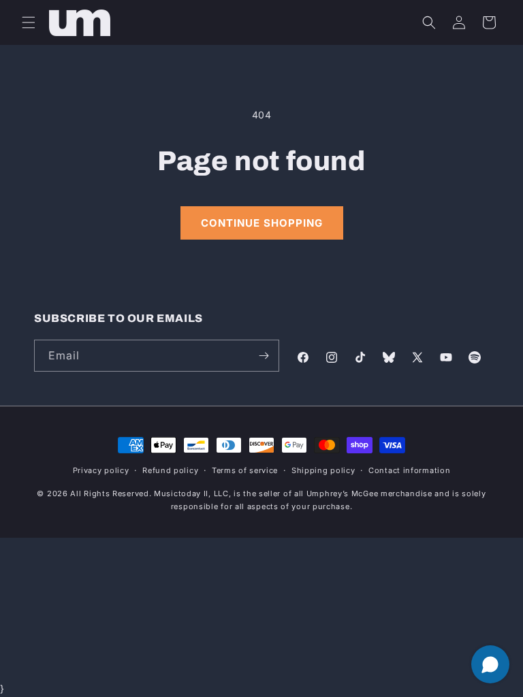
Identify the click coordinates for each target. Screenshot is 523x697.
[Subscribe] (264, 356)
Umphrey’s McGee (342, 493)
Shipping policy (323, 470)
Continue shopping (262, 222)
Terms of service (245, 470)
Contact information (409, 470)
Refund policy (170, 470)
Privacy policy (101, 470)
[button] (29, 22)
